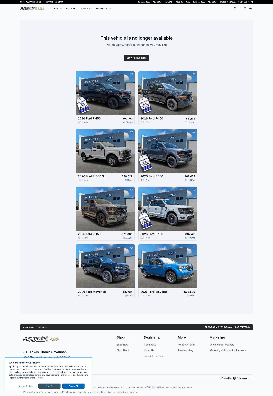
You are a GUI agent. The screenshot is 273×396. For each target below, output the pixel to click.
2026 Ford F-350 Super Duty (93, 176)
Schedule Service (153, 355)
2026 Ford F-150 (89, 118)
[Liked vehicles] (244, 8)
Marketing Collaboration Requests (228, 350)
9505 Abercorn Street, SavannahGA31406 (41, 2)
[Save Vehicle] (131, 74)
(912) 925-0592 (153, 2)
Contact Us (150, 344)
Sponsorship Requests (222, 344)
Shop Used (123, 350)
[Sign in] (250, 8)
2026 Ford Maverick (92, 291)
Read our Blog (185, 350)
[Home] (32, 8)
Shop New (122, 344)
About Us (149, 350)
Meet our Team (186, 344)
